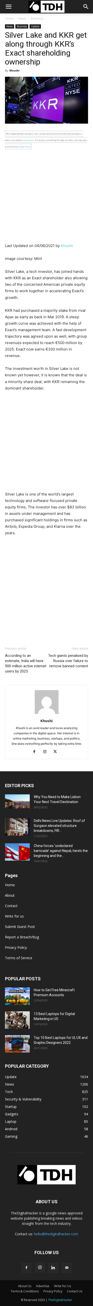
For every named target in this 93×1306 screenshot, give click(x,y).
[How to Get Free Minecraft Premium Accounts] (17, 996)
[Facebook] (36, 752)
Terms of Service (18, 957)
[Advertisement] (46, 196)
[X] (57, 752)
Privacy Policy (16, 947)
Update (35, 26)
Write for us (14, 916)
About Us (24, 1286)
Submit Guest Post (20, 926)
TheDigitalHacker (60, 1300)
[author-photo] (47, 714)
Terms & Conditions (25, 1291)
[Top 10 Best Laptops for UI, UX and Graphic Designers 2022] (17, 1044)
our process (28, 140)
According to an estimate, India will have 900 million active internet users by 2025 (25, 663)
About (10, 895)
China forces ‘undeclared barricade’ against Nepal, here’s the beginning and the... (61, 851)
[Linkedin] (53, 1268)
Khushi (14, 70)
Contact (11, 905)
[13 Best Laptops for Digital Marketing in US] (17, 1020)
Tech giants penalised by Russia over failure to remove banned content (68, 660)
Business (37, 18)
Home (9, 18)
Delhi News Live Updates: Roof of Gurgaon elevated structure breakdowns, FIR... (59, 826)
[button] (86, 6)
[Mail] (67, 1268)
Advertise (42, 1286)
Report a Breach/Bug (22, 937)
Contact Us (74, 1291)
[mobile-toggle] (8, 6)
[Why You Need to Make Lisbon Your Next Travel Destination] (17, 801)
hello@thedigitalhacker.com (56, 1234)
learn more (25, 146)
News (22, 18)
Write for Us (62, 1286)
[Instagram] (46, 752)
